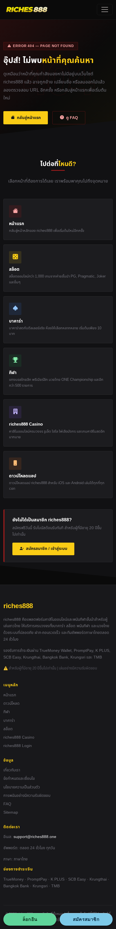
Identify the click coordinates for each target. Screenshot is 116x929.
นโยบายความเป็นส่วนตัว (21, 787)
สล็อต (8, 729)
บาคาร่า (9, 720)
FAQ (7, 804)
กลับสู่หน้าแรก (29, 118)
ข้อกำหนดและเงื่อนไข (19, 778)
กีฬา (6, 712)
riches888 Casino (18, 737)
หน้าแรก (9, 695)
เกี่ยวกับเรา (11, 770)
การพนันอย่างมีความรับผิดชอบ (26, 796)
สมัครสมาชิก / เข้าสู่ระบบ (46, 549)
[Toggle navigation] (105, 9)
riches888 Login (17, 746)
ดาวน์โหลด (11, 703)
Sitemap (10, 812)
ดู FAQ (72, 118)
